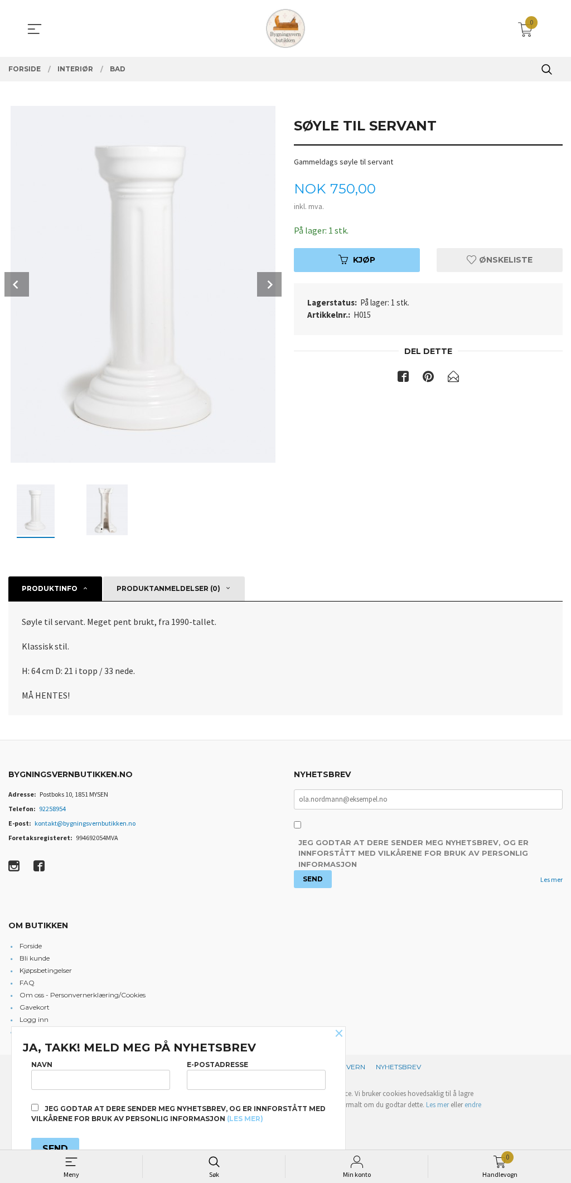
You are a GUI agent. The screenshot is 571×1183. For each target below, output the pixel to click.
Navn (41, 1064)
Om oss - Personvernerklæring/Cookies (83, 995)
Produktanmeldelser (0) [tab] (168, 588)
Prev (16, 284)
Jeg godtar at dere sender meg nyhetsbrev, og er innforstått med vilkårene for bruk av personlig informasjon (413, 853)
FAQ (27, 982)
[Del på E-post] (453, 378)
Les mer (551, 879)
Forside (31, 946)
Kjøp (364, 260)
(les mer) (245, 1118)
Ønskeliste (505, 260)
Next (269, 284)
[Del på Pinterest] (428, 378)
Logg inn (34, 1019)
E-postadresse (217, 1064)
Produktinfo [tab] (50, 588)
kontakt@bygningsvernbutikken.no (85, 823)
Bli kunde (35, 958)
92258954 (52, 808)
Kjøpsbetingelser (46, 970)
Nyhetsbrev (398, 1067)
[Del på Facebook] (403, 378)
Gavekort (35, 1007)
